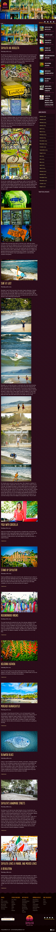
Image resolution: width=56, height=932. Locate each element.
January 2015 (43, 125)
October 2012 (43, 183)
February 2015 (43, 122)
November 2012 (43, 180)
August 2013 (43, 153)
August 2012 (43, 186)
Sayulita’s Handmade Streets (13, 803)
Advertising (3, 908)
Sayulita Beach (24, 902)
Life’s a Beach (14, 899)
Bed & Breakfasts (36, 901)
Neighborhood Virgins (9, 616)
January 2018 (43, 116)
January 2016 (43, 119)
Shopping (13, 910)
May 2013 (42, 162)
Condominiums (35, 905)
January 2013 (43, 174)
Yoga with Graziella (9, 525)
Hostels (34, 902)
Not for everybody (4, 901)
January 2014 (43, 137)
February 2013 (43, 171)
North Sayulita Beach (25, 901)
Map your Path (23, 5)
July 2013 (42, 156)
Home (2, 23)
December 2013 (43, 141)
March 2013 (42, 168)
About (44, 899)
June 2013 (42, 159)
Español (46, 5)
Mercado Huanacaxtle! (10, 706)
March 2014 (42, 131)
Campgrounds (35, 910)
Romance (13, 902)
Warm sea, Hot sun (38, 5)
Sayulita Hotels (30, 5)
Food (12, 908)
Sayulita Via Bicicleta (10, 48)
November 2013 (43, 144)
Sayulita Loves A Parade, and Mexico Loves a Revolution (49, 101)
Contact (44, 901)
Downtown (24, 904)
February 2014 (43, 134)
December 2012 (43, 177)
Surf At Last (6, 283)
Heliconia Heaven (8, 664)
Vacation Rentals (35, 904)
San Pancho (24, 899)
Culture (13, 907)
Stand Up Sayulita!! (9, 570)
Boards (13, 901)
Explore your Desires (14, 5)
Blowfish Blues (7, 755)
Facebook (45, 902)
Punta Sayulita (24, 907)
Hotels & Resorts (35, 899)
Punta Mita (24, 911)
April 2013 (42, 165)
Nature (13, 905)
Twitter (44, 904)
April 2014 (42, 128)
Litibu (23, 910)
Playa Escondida (25, 908)
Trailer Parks (35, 908)
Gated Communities (36, 907)
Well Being (13, 904)
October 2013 (43, 147)
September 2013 (43, 150)
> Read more (3, 541)
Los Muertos (24, 905)
